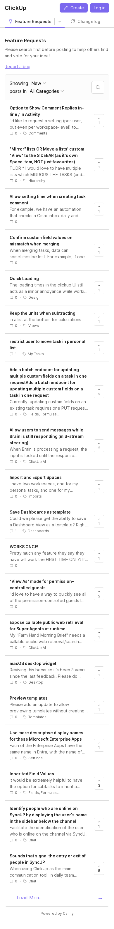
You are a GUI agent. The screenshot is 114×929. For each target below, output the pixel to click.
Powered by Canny (57, 913)
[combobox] (38, 83)
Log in (100, 7)
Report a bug (17, 66)
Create (77, 7)
